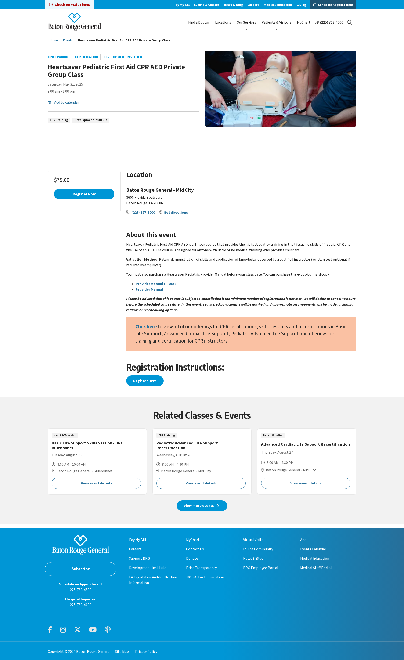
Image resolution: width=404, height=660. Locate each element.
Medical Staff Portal (316, 567)
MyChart (303, 22)
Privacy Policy (146, 651)
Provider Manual (149, 289)
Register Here (145, 380)
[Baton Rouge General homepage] (74, 22)
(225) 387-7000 (143, 212)
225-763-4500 (80, 589)
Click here (146, 326)
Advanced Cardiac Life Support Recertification (306, 462)
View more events (199, 505)
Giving (301, 5)
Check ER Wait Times (72, 4)
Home (54, 40)
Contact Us (195, 549)
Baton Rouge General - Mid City (160, 190)
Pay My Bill (181, 5)
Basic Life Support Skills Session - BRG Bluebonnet (97, 462)
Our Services (246, 22)
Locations (223, 22)
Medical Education (278, 5)
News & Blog (233, 5)
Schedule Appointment (336, 5)
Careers (253, 5)
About (305, 539)
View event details (96, 483)
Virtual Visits (253, 539)
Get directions (176, 212)
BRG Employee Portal (260, 567)
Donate (192, 558)
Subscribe (81, 569)
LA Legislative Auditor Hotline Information (153, 580)
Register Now (84, 194)
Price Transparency (201, 567)
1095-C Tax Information (205, 577)
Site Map (122, 651)
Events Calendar (313, 549)
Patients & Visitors (276, 22)
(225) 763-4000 (331, 22)
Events (68, 40)
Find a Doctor (198, 22)
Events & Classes (207, 5)
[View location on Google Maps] (310, 203)
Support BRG (139, 558)
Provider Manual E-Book (156, 283)
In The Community (258, 549)
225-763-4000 (80, 604)
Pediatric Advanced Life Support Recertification (202, 462)
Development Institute (147, 567)
